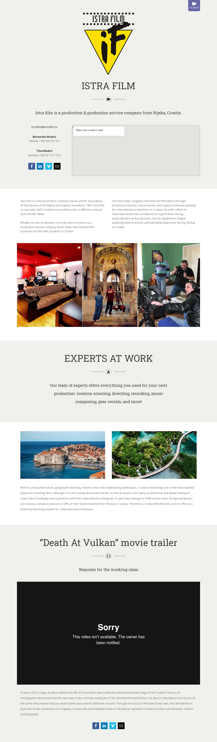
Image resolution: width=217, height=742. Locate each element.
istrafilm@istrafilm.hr (44, 127)
